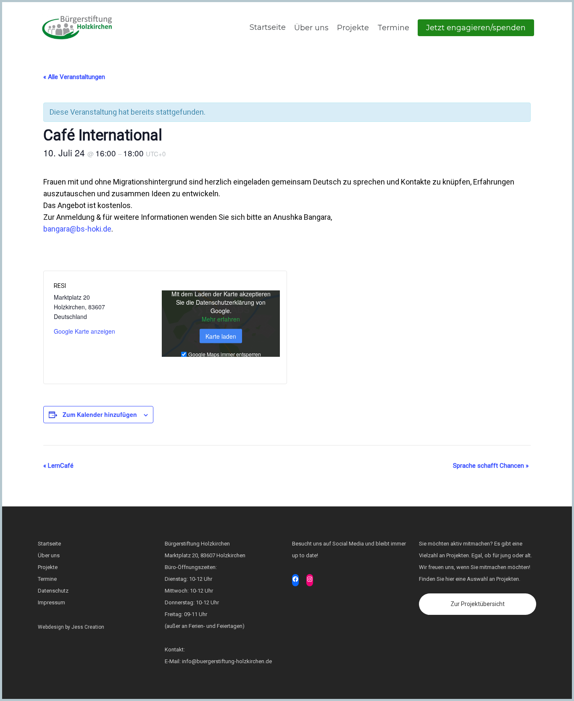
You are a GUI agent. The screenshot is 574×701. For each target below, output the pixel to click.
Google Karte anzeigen (84, 331)
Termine (393, 27)
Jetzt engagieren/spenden (476, 27)
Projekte (353, 27)
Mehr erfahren (221, 318)
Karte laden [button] (220, 336)
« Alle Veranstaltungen (74, 77)
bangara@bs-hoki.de (77, 228)
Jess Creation (87, 627)
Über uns (311, 27)
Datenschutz (53, 591)
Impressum (51, 602)
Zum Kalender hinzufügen (100, 414)
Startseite (267, 27)
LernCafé (58, 465)
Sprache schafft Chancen (491, 465)
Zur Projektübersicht (477, 604)
